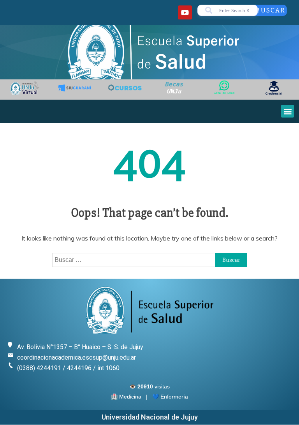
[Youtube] (185, 12)
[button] (287, 111)
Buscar (270, 10)
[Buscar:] (149, 259)
